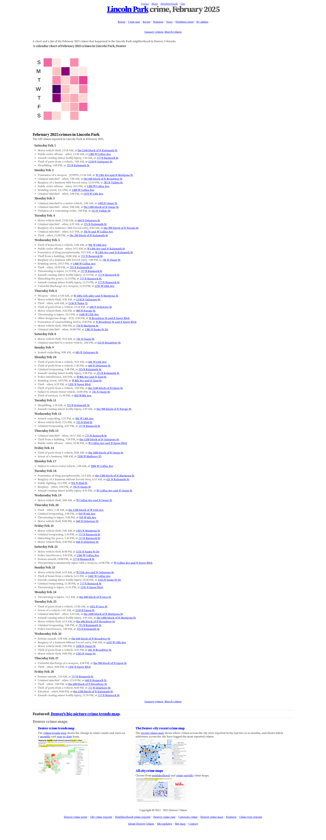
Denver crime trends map (56, 728)
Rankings (158, 21)
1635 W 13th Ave (116, 642)
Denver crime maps (50, 721)
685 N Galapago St (86, 352)
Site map (180, 824)
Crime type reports (250, 817)
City (182, 4)
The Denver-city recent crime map (159, 728)
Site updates (164, 824)
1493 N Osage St (107, 203)
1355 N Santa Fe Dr (109, 580)
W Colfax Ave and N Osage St (114, 490)
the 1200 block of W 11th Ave (85, 510)
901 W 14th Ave (84, 418)
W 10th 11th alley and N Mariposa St (96, 296)
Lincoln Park (127, 9)
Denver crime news (75, 817)
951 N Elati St (79, 483)
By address (202, 21)
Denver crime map (211, 817)
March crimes (173, 32)
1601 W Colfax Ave (99, 576)
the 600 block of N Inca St (95, 597)
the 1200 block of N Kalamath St (93, 691)
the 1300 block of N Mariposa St (114, 475)
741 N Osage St (111, 260)
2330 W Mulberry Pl (89, 456)
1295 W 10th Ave (104, 286)
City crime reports (101, 817)
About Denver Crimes (141, 824)
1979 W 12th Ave (93, 194)
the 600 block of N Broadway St (103, 179)
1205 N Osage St (85, 653)
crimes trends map (54, 733)
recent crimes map (152, 733)
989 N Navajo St (85, 310)
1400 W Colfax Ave (84, 263)
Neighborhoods (169, 4)
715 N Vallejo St (100, 211)
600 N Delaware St (100, 307)
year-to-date (64, 736)
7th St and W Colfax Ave (98, 231)
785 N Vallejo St (113, 182)
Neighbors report (184, 21)
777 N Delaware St (99, 688)
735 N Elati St (84, 422)
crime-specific (184, 775)
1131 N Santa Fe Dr (87, 551)
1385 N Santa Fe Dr (96, 329)
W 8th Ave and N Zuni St (91, 377)
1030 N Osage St (85, 646)
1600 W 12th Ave (89, 314)
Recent (146, 21)
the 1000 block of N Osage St (105, 452)
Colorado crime (187, 817)
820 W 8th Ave (82, 395)
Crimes (145, 4)
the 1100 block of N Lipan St (105, 388)
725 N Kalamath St (78, 165)
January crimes (153, 32)
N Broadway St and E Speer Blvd (109, 318)
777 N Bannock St (107, 158)
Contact (193, 824)
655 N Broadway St (109, 342)
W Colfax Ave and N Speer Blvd (107, 443)
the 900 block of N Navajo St (121, 228)
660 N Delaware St (89, 220)
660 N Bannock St (95, 680)
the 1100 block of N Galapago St (99, 439)
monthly (45, 736)
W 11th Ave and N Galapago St (95, 572)
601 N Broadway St (99, 650)
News (169, 21)
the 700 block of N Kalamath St (89, 235)
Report (121, 21)
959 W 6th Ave (86, 513)
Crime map (134, 21)
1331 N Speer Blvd (79, 384)
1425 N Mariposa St (88, 530)
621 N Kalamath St (117, 479)
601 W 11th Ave (97, 362)
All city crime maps (149, 771)
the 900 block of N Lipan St (109, 663)
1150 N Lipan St (84, 610)
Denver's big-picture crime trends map (85, 714)
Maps (154, 4)
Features (231, 817)
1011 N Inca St (98, 606)
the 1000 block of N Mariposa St (103, 614)
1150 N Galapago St (100, 161)
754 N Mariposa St (87, 325)
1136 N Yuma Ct (77, 303)
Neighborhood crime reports (132, 817)
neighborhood (161, 775)
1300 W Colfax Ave (99, 154)
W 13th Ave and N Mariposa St (114, 175)
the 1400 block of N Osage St (101, 207)
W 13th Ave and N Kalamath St (106, 248)
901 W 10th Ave (97, 245)
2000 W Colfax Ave (102, 466)
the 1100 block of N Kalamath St (97, 150)
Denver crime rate (164, 817)
